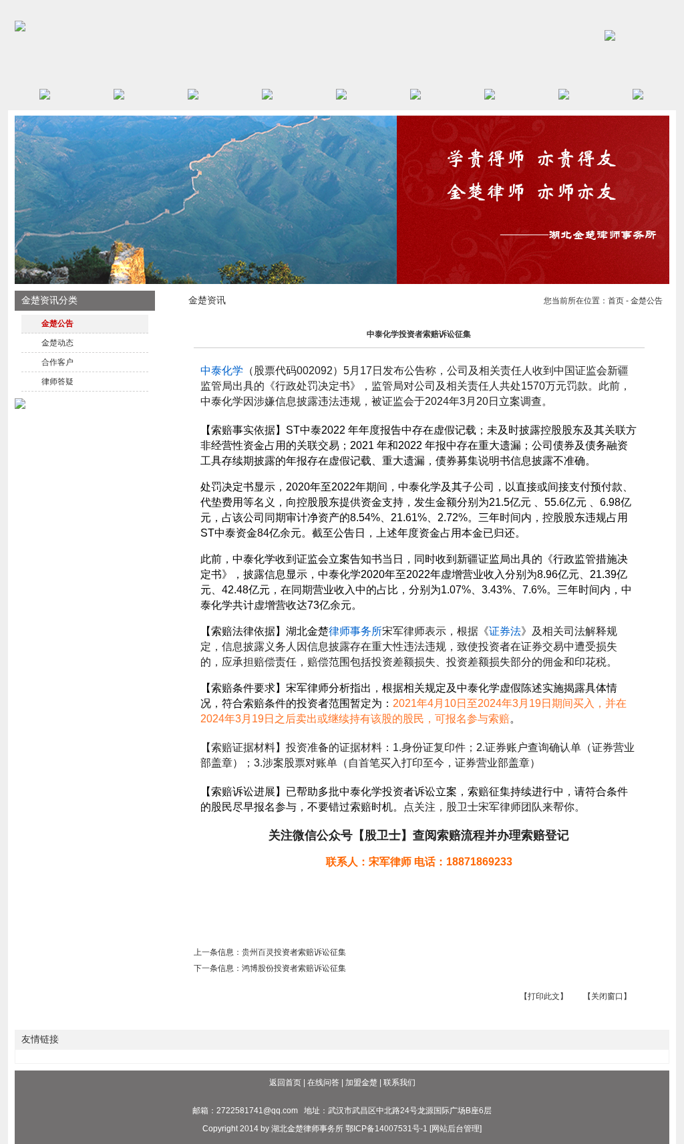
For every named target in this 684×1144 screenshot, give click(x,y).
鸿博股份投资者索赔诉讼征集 (294, 968)
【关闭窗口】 (607, 996)
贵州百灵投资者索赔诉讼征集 (294, 952)
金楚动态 (57, 342)
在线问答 (323, 1082)
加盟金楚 (361, 1082)
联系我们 (399, 1082)
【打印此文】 (544, 996)
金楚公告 (57, 323)
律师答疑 (57, 381)
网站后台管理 (456, 1128)
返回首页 (285, 1082)
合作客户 (57, 362)
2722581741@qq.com (257, 1110)
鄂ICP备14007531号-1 (386, 1128)
